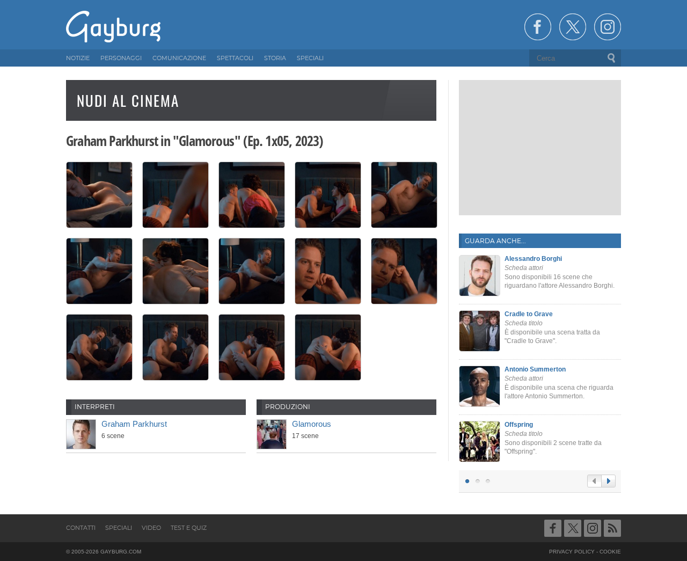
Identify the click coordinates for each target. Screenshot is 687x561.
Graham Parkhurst (134, 423)
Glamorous (311, 423)
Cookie (610, 552)
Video (151, 527)
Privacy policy (572, 552)
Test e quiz (189, 527)
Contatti (81, 527)
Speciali (118, 527)
